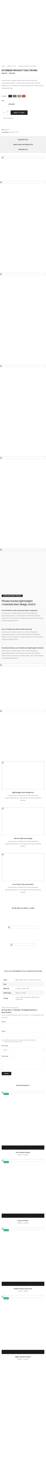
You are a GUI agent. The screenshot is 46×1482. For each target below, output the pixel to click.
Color (4, 96)
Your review (5, 1056)
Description (23, 140)
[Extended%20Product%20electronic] (2, 122)
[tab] (23, 139)
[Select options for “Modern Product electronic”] (9, 1284)
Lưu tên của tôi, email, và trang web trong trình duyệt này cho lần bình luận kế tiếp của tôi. (20, 1040)
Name (4, 1021)
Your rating (5, 1045)
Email (4, 1031)
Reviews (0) (23, 149)
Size (3, 100)
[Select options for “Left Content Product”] (9, 1147)
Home (3, 66)
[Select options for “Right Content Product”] (9, 1352)
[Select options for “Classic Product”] (9, 1216)
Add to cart (19, 113)
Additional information (23, 145)
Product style (11, 66)
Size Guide (11, 104)
